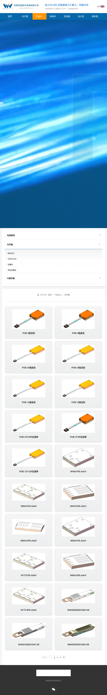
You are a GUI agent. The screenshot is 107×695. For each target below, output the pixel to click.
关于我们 (25, 17)
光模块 (10, 264)
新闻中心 (53, 17)
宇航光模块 (12, 270)
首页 (10, 16)
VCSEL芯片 (12, 259)
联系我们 (95, 17)
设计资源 (81, 17)
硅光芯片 (11, 253)
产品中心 (39, 17)
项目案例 (67, 17)
